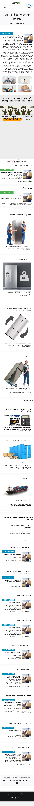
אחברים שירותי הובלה (22, 669)
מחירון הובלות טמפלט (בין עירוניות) (21, 526)
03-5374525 (8, 728)
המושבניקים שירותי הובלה (21, 547)
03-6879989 (8, 578)
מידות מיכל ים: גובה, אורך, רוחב (18, 440)
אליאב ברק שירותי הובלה (21, 645)
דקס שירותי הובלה (24, 595)
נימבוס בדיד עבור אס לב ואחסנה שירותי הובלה (18, 572)
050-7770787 (9, 752)
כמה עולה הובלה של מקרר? (20, 214)
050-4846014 (9, 674)
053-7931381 (9, 700)
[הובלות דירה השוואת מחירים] (17, 106)
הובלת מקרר (26, 356)
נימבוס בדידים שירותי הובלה (20, 723)
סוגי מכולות (26, 478)
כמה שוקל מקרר (25, 259)
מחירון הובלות (28, 401)
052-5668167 (9, 552)
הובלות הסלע (27, 188)
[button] (29, 4)
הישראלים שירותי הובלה (21, 747)
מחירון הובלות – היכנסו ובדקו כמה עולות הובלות (17, 410)
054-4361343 (9, 650)
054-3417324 (9, 600)
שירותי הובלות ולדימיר (23, 165)
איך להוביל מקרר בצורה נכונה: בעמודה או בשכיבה (19, 309)
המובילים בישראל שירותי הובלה (18, 695)
